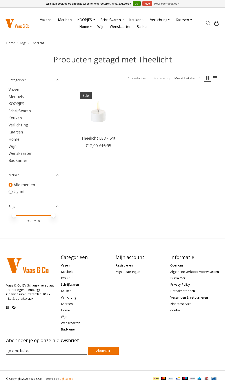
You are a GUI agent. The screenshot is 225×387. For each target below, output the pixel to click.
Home (10, 43)
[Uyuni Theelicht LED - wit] (98, 110)
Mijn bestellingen (128, 271)
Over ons (176, 265)
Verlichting (18, 125)
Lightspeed (66, 379)
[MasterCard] (163, 379)
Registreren (124, 265)
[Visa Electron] (214, 379)
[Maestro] (185, 379)
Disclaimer (177, 278)
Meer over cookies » (167, 3)
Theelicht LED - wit (98, 138)
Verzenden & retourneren (189, 297)
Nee (147, 3)
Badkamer (145, 26)
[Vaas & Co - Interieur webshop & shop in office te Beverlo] (17, 23)
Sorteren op (162, 78)
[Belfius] (192, 379)
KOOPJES (16, 103)
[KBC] (199, 379)
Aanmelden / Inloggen (206, 12)
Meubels (65, 20)
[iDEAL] (156, 379)
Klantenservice (180, 303)
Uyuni (19, 191)
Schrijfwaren (20, 110)
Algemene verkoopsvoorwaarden (194, 271)
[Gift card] (206, 379)
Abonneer (103, 350)
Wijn (100, 26)
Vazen (14, 89)
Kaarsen (16, 132)
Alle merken (24, 184)
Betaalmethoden (182, 290)
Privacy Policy (180, 284)
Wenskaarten (120, 26)
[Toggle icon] (208, 23)
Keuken (15, 117)
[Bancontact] (178, 379)
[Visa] (171, 379)
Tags (23, 43)
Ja (136, 3)
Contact (176, 310)
